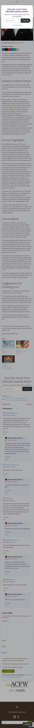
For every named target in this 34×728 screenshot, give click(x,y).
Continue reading (17, 25)
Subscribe (25, 20)
